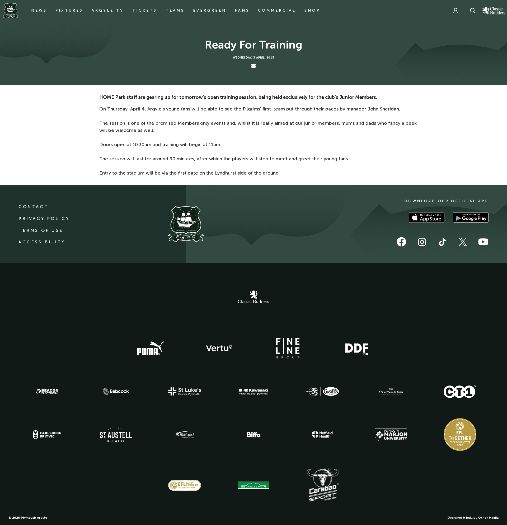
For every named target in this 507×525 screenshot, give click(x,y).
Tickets (144, 10)
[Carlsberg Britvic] (47, 434)
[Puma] (150, 348)
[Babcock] (116, 391)
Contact (33, 206)
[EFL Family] (184, 485)
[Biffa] (253, 435)
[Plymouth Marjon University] (391, 434)
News (39, 10)
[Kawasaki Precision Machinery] (253, 391)
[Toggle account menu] (455, 10)
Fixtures (69, 10)
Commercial (277, 10)
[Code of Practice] (460, 434)
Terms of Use (40, 230)
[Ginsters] (322, 391)
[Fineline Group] (287, 348)
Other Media (488, 517)
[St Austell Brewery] (116, 434)
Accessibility (41, 241)
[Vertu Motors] (219, 348)
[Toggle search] (473, 10)
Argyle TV (108, 10)
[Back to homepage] (10, 10)
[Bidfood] (184, 435)
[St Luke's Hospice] (184, 391)
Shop (312, 10)
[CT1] (460, 391)
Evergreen (209, 10)
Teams (175, 10)
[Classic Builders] (253, 297)
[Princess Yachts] (391, 392)
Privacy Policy (43, 218)
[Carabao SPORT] (322, 485)
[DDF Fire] (356, 348)
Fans (242, 10)
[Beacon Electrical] (47, 391)
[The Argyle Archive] (253, 485)
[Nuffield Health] (322, 435)
